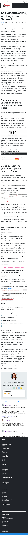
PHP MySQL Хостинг (5, 449)
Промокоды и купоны (5, 521)
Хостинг (2, 1)
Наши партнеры (5, 531)
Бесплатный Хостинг (5, 482)
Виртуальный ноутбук (6, 504)
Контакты (3, 513)
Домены (9, 1)
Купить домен (4, 467)
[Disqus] (14, 420)
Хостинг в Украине (5, 455)
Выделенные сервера (5, 448)
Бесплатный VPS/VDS (5, 480)
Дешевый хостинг (5, 451)
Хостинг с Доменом (5, 457)
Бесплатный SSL (5, 483)
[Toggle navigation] (25, 5)
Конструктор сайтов (5, 500)
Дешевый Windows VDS (6, 453)
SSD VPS (3, 460)
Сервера (13, 1)
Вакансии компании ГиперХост (7, 518)
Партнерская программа (6, 528)
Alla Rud (2, 22)
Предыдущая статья (7, 401)
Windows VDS (4, 447)
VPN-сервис (4, 492)
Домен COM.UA (4, 473)
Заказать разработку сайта (6, 505)
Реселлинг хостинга (5, 530)
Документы (4, 517)
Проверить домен (5, 469)
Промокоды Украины (25, 2)
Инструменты (19, 1)
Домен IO (3, 474)
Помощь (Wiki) (4, 515)
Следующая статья (21, 401)
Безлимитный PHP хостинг (6, 444)
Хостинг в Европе (5, 456)
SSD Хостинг (4, 459)
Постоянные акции (5, 514)
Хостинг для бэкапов (5, 497)
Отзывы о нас (4, 519)
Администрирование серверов (7, 499)
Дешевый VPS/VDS (5, 452)
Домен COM (4, 470)
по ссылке (9, 288)
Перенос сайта (4, 503)
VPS (5, 1)
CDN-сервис (4, 493)
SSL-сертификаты (5, 495)
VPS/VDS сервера (5, 445)
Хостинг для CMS (5, 496)
